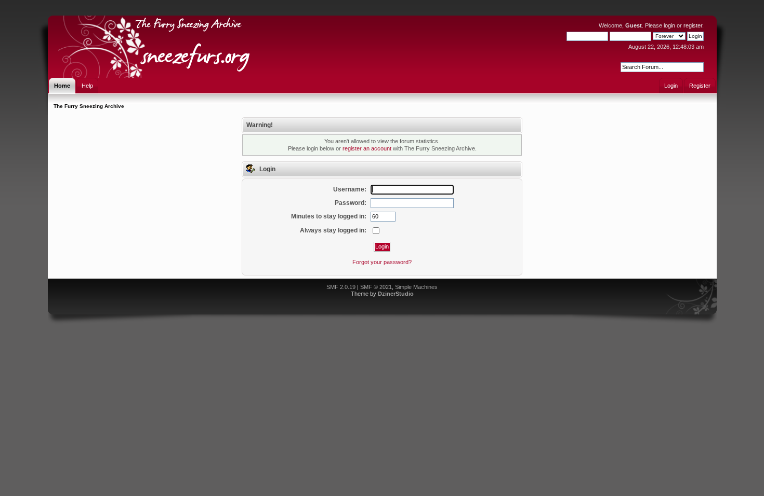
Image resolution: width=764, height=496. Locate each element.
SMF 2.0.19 (340, 287)
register (692, 25)
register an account (367, 148)
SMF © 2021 (376, 287)
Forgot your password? (382, 262)
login (669, 25)
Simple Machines (416, 287)
